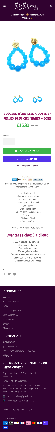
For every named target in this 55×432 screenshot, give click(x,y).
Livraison (7, 305)
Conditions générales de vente (16, 310)
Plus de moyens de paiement (27, 165)
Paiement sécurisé (11, 301)
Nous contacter (9, 319)
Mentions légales (10, 314)
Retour (6, 323)
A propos (6, 296)
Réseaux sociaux (10, 328)
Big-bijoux (12, 418)
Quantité (6, 135)
